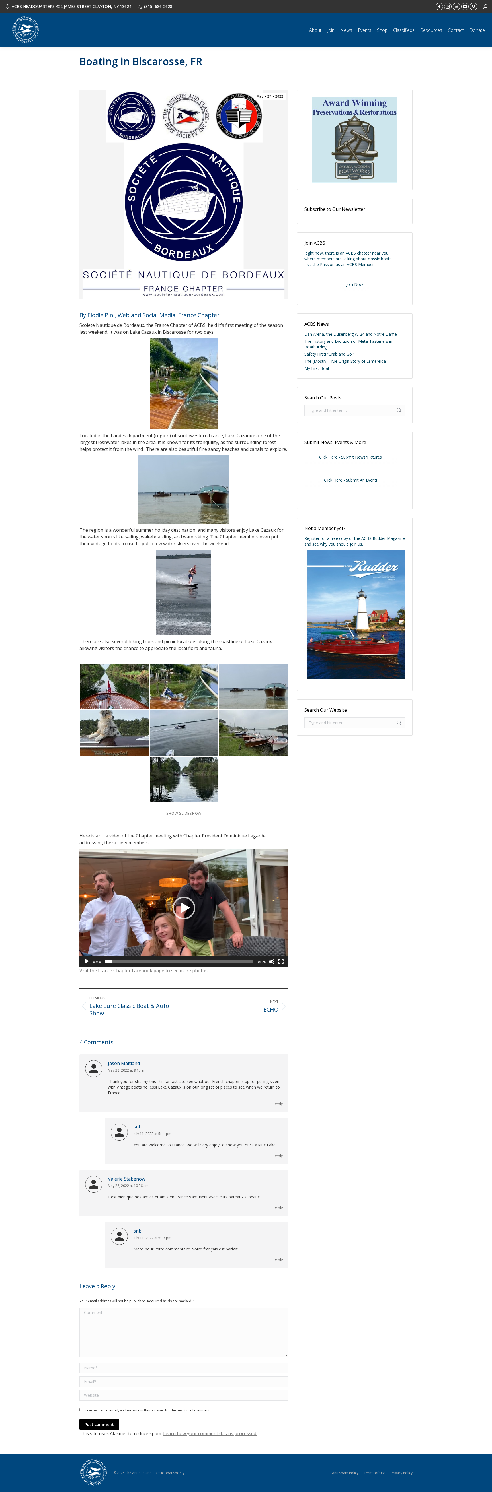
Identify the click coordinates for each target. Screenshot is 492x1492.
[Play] (87, 961)
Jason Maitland (124, 1063)
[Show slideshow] (184, 813)
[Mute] (272, 961)
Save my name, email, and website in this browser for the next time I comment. (147, 1410)
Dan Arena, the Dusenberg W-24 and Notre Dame (350, 334)
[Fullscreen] (281, 961)
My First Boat (316, 368)
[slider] (179, 961)
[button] (184, 908)
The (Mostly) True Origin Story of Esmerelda (345, 361)
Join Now (354, 284)
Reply (278, 1103)
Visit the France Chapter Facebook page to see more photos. (144, 970)
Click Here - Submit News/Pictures (350, 457)
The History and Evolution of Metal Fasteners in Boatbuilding (348, 344)
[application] (183, 908)
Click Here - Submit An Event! (350, 480)
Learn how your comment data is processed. (210, 1433)
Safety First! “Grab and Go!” (329, 354)
